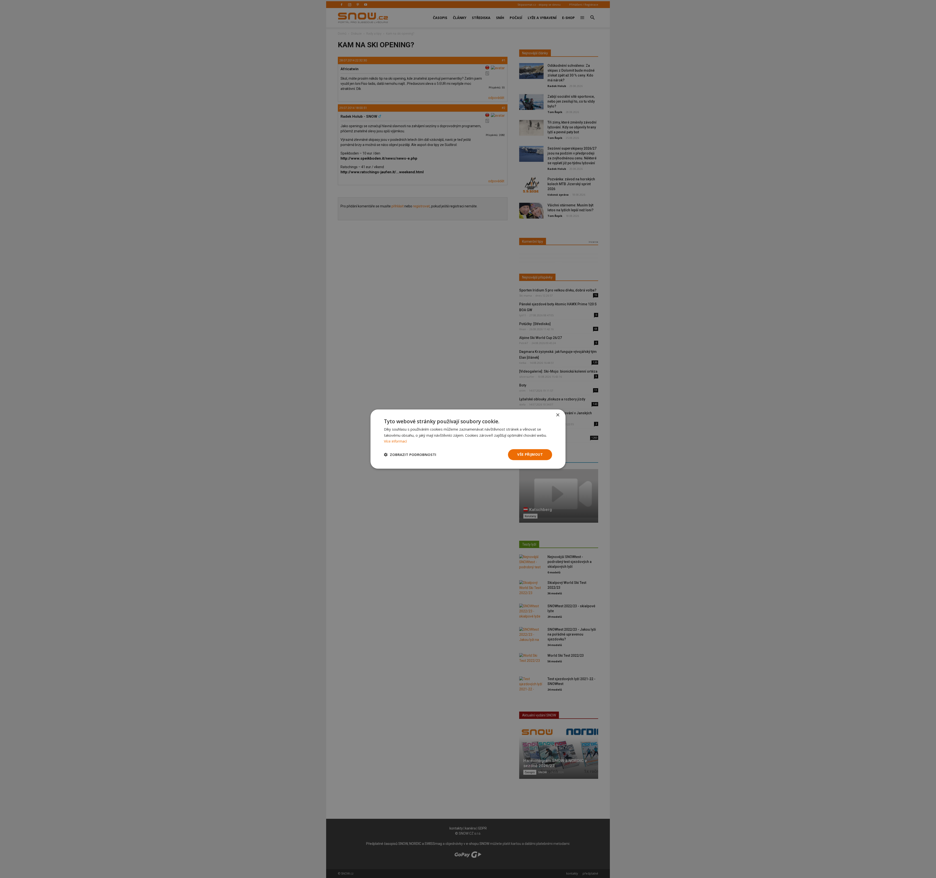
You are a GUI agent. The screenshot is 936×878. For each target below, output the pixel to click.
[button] (410, 455)
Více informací (395, 441)
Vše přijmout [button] (530, 454)
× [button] (557, 415)
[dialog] (468, 439)
